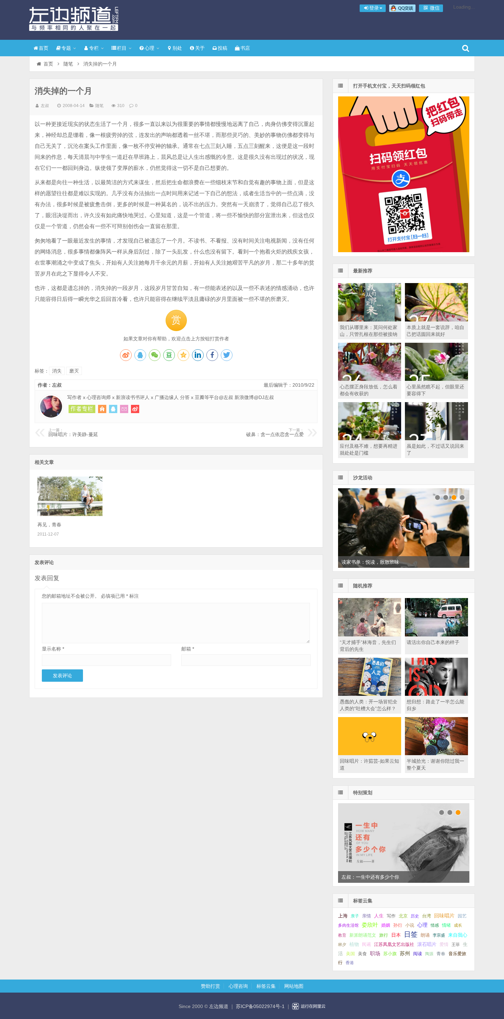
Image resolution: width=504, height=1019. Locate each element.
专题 (66, 48)
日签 (411, 934)
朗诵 (425, 935)
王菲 (456, 944)
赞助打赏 (210, 986)
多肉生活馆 (348, 925)
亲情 (366, 915)
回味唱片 (444, 915)
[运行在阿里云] (309, 1006)
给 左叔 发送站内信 (124, 409)
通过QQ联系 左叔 (113, 409)
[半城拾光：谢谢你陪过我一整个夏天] (436, 753)
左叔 (45, 105)
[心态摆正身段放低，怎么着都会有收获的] (369, 379)
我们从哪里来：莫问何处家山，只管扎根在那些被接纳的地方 (368, 334)
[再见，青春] (70, 514)
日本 (396, 935)
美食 (362, 953)
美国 (350, 953)
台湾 (426, 915)
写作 (391, 915)
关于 (200, 48)
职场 (375, 953)
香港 (350, 962)
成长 (458, 925)
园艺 (462, 915)
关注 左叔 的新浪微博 (135, 409)
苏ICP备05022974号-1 (260, 1006)
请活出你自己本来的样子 (433, 642)
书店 (245, 48)
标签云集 (266, 986)
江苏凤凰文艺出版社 (394, 944)
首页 (43, 48)
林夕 (342, 944)
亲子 (355, 916)
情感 (435, 925)
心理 (149, 48)
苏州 (405, 953)
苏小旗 (390, 953)
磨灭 (74, 371)
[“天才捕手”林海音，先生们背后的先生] (369, 634)
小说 (409, 925)
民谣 (366, 944)
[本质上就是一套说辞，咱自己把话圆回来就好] (436, 320)
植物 (354, 944)
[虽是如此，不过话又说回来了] (436, 438)
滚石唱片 (426, 944)
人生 (379, 915)
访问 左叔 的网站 (102, 409)
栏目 (122, 48)
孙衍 (397, 925)
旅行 (383, 935)
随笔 (68, 64)
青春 (440, 953)
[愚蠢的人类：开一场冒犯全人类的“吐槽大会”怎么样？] (369, 694)
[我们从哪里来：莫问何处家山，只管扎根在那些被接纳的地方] (369, 320)
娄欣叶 (370, 925)
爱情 (444, 944)
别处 (177, 48)
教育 (342, 935)
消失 (57, 371)
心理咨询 (238, 986)
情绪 (446, 925)
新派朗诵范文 (362, 935)
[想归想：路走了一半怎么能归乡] (436, 694)
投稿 (222, 48)
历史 (415, 916)
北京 (403, 916)
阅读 (417, 953)
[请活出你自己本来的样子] (436, 634)
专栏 (94, 48)
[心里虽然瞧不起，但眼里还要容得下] (436, 379)
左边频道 (73, 19)
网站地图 (293, 986)
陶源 (429, 953)
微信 (434, 8)
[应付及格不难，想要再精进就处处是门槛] (369, 438)
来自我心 (457, 935)
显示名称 (53, 649)
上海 (343, 915)
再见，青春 (49, 524)
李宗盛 (439, 935)
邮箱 (187, 649)
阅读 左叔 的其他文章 (82, 409)
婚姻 (385, 925)
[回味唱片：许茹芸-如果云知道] (369, 753)
